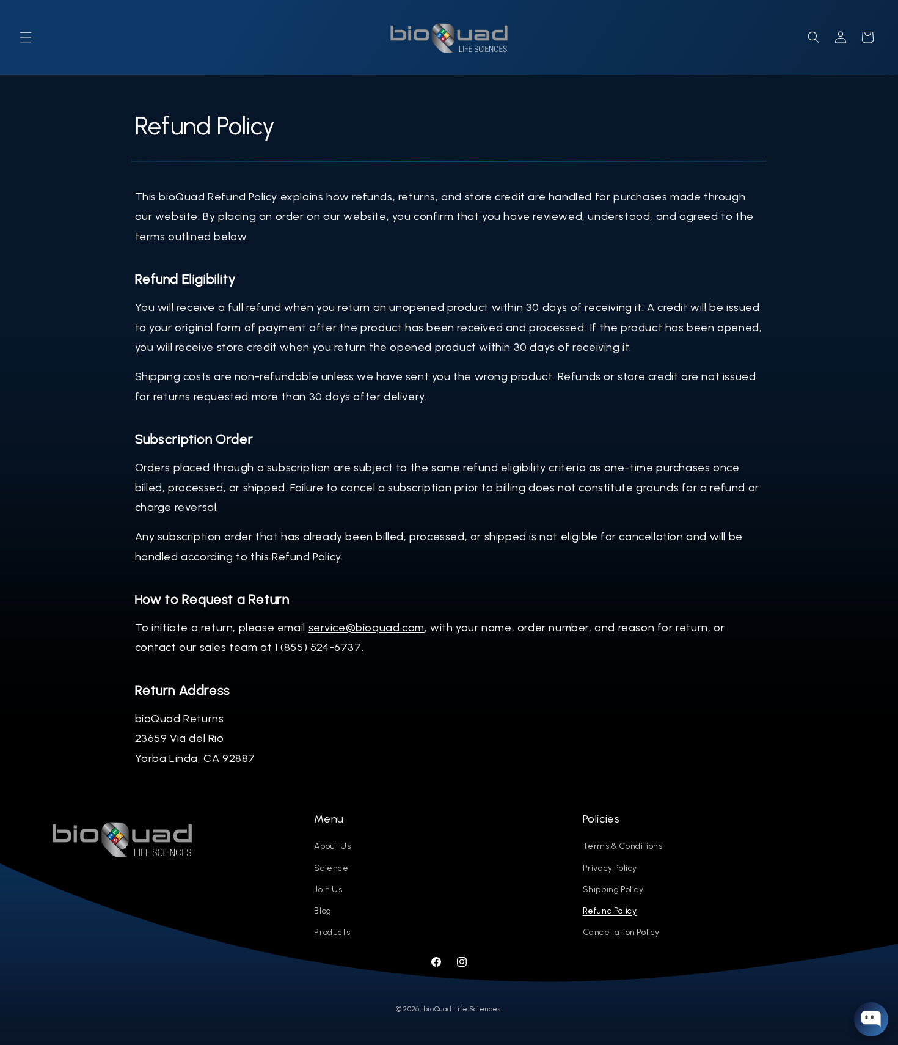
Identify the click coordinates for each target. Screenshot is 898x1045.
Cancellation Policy (621, 932)
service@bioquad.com (366, 627)
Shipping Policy (613, 889)
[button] (25, 37)
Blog (322, 911)
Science (331, 868)
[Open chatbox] (871, 1019)
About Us (332, 846)
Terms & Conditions (623, 846)
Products (332, 932)
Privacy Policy (610, 868)
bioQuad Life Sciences (462, 1009)
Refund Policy (610, 911)
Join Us (328, 889)
